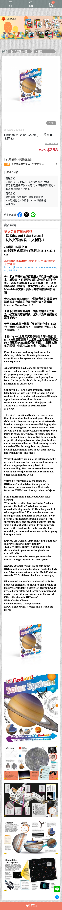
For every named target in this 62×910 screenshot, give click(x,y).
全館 (7, 164)
